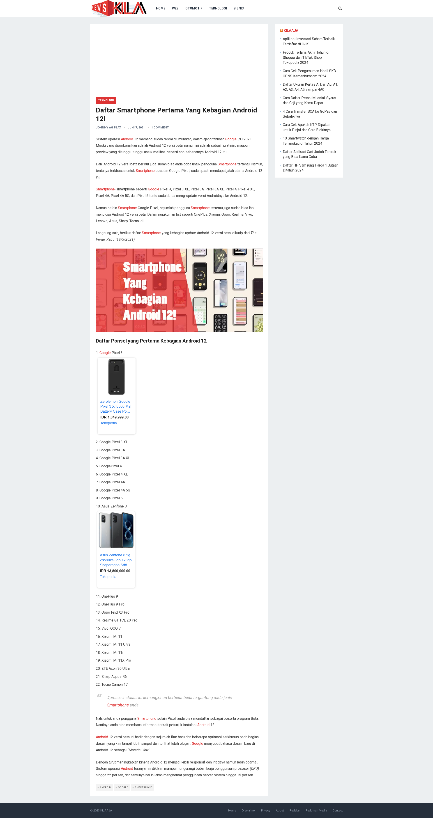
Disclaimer (249, 810)
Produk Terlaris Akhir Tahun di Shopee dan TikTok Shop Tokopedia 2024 (306, 57)
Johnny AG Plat (108, 127)
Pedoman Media (316, 810)
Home (160, 8)
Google (231, 139)
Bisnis (239, 8)
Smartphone (227, 164)
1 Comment (160, 127)
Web (175, 8)
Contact (338, 810)
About (280, 810)
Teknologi (218, 8)
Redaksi (295, 810)
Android (127, 139)
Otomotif (193, 8)
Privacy (265, 810)
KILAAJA (291, 30)
